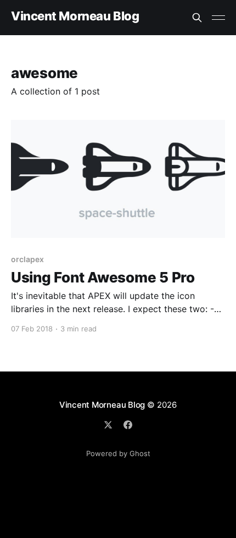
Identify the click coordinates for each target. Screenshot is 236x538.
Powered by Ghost (118, 453)
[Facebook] (127, 424)
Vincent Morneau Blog (75, 16)
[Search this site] (197, 17)
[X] (108, 424)
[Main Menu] (218, 17)
